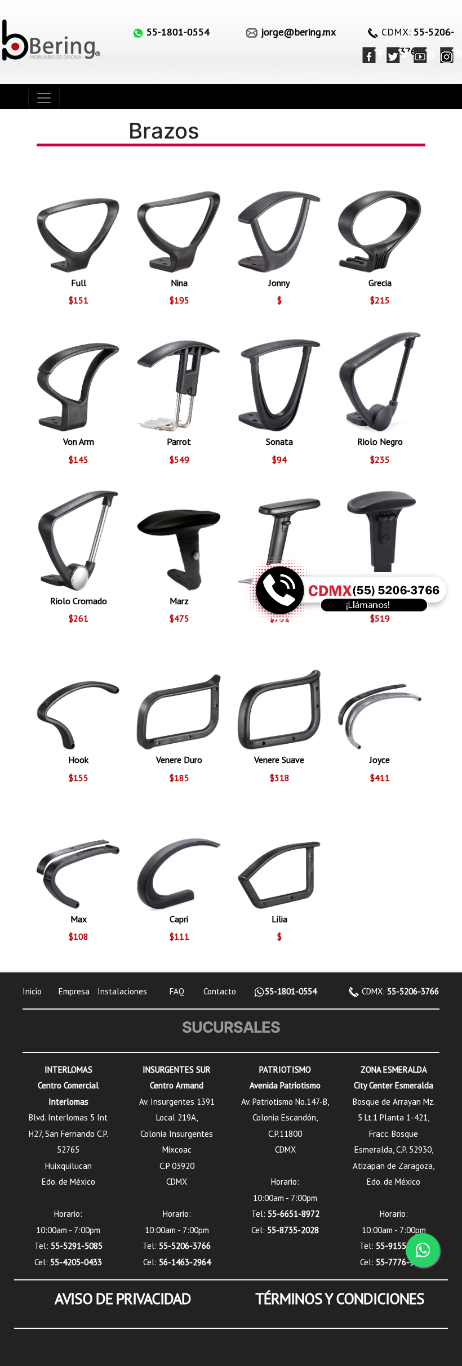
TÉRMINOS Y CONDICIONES (339, 1298)
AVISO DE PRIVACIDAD (123, 1298)
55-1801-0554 (291, 991)
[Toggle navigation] (44, 98)
